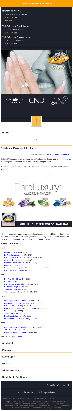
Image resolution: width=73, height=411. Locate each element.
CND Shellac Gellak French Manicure (18, 257)
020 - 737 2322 (12, 44)
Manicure (6, 350)
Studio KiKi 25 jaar (11, 313)
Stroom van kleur (10, 289)
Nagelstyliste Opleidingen (14, 377)
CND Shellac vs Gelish (13, 306)
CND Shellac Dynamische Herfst (16, 284)
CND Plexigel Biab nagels (14, 270)
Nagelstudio (8, 343)
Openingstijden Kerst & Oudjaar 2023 (18, 300)
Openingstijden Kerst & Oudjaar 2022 (18, 327)
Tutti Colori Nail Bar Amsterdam (16, 37)
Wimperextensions (11, 370)
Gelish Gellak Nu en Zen (13, 260)
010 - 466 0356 (12, 18)
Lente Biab (8, 265)
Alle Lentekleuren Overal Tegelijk (16, 292)
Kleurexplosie (9, 311)
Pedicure (6, 363)
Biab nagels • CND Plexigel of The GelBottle (21, 308)
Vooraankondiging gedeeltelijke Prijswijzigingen (22, 268)
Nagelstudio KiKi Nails (12, 11)
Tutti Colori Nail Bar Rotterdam (16, 26)
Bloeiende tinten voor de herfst (16, 332)
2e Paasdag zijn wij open (13, 255)
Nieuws (6, 133)
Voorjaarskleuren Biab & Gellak (16, 263)
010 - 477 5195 (12, 33)
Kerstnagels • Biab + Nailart (14, 303)
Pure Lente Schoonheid (13, 316)
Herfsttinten (8, 282)
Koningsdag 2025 (11, 252)
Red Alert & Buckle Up (12, 279)
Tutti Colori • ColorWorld (13, 330)
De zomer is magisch (12, 287)
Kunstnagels (8, 357)
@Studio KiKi (65, 154)
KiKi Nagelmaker (53, 154)
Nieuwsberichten (15, 337)
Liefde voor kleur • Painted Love (16, 319)
